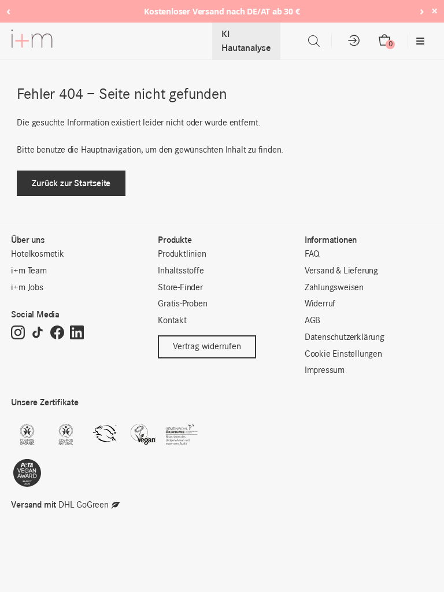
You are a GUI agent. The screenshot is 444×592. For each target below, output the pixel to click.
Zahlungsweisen (334, 288)
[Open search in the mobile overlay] (314, 41)
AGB (312, 320)
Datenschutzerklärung (344, 337)
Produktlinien (182, 254)
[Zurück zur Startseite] (32, 41)
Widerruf (320, 304)
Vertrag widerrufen (206, 347)
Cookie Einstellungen (343, 354)
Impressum (325, 370)
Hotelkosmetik (37, 254)
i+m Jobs (27, 288)
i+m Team (28, 271)
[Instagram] (18, 333)
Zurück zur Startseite (71, 182)
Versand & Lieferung (341, 271)
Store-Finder (180, 288)
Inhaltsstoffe (181, 271)
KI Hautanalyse (246, 41)
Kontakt (172, 320)
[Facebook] (57, 333)
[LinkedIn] (77, 333)
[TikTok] (38, 333)
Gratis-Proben (182, 304)
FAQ (312, 254)
